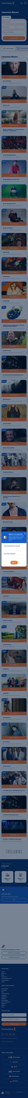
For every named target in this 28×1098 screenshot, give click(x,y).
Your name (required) (9, 553)
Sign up (14, 562)
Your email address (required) (12, 546)
